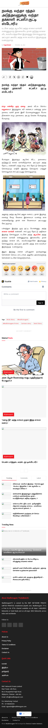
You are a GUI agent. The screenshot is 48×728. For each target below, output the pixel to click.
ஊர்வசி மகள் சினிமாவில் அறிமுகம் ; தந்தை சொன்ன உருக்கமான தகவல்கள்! (29, 569)
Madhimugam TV (11, 723)
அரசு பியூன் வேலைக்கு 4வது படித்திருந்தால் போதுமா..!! (22, 379)
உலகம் (4, 663)
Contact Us (5, 652)
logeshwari (7, 45)
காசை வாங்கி (8, 231)
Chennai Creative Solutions (34, 723)
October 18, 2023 (20, 45)
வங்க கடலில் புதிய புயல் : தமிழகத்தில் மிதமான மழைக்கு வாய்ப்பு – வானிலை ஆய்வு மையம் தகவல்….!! (27, 506)
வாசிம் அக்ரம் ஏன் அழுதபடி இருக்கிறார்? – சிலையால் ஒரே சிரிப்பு (28, 578)
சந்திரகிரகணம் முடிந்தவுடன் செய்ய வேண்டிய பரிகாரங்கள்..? (26, 514)
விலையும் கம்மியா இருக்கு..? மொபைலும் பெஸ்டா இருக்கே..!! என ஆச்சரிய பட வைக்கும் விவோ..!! (28, 486)
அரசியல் (5, 675)
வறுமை (5, 109)
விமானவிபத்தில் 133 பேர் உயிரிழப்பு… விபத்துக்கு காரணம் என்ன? (26, 560)
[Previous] (22, 470)
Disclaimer (5, 648)
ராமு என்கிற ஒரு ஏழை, (14, 106)
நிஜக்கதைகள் (8, 372)
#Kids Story (11, 319)
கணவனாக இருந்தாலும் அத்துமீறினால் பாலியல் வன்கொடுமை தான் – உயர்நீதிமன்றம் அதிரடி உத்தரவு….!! (27, 496)
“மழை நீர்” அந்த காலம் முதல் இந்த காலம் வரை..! (21, 421)
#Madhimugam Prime (11, 323)
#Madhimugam (22, 319)
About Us (5, 637)
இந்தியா (5, 667)
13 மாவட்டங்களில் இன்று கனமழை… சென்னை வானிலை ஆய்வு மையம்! (22, 551)
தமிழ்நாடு (5, 671)
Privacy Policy (6, 640)
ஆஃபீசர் (36, 234)
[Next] (26, 470)
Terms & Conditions (8, 644)
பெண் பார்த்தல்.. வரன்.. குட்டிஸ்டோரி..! (19, 462)
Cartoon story (26, 323)
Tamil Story (38, 323)
